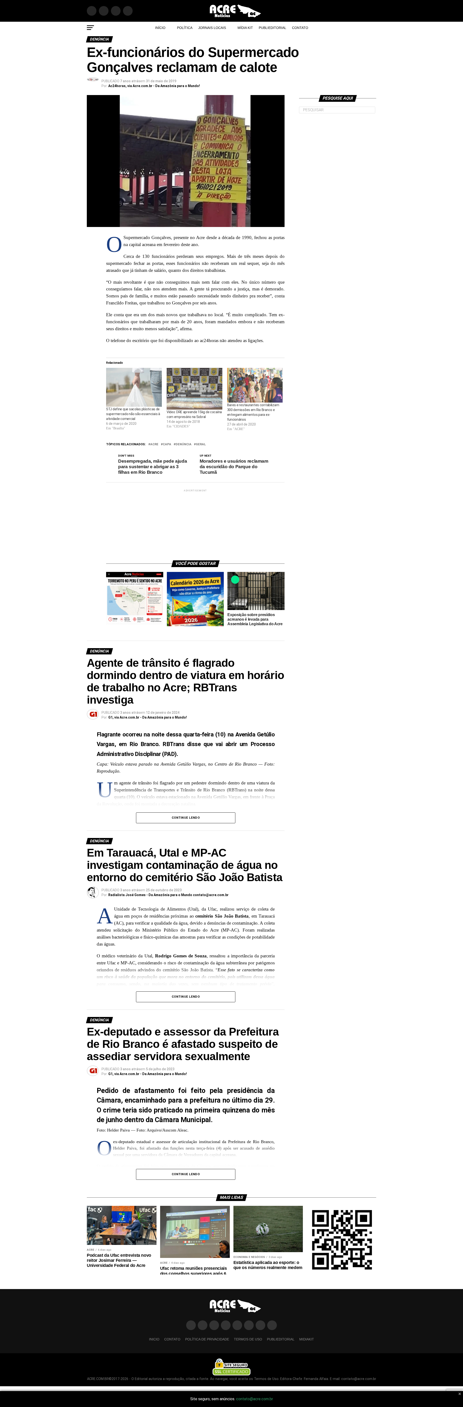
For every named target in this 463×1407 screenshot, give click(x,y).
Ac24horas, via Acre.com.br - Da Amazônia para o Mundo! (154, 86)
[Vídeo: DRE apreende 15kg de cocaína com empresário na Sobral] (194, 389)
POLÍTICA (184, 28)
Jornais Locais (212, 28)
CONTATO (300, 28)
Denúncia (183, 444)
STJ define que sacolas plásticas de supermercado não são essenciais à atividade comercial (133, 414)
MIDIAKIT (306, 1339)
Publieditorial (272, 28)
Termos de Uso (248, 1339)
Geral (201, 444)
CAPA (167, 444)
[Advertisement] (195, 523)
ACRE (154, 444)
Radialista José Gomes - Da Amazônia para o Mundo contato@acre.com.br (168, 895)
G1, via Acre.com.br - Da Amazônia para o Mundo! (147, 717)
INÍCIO (160, 28)
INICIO (154, 1339)
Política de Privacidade (207, 1339)
